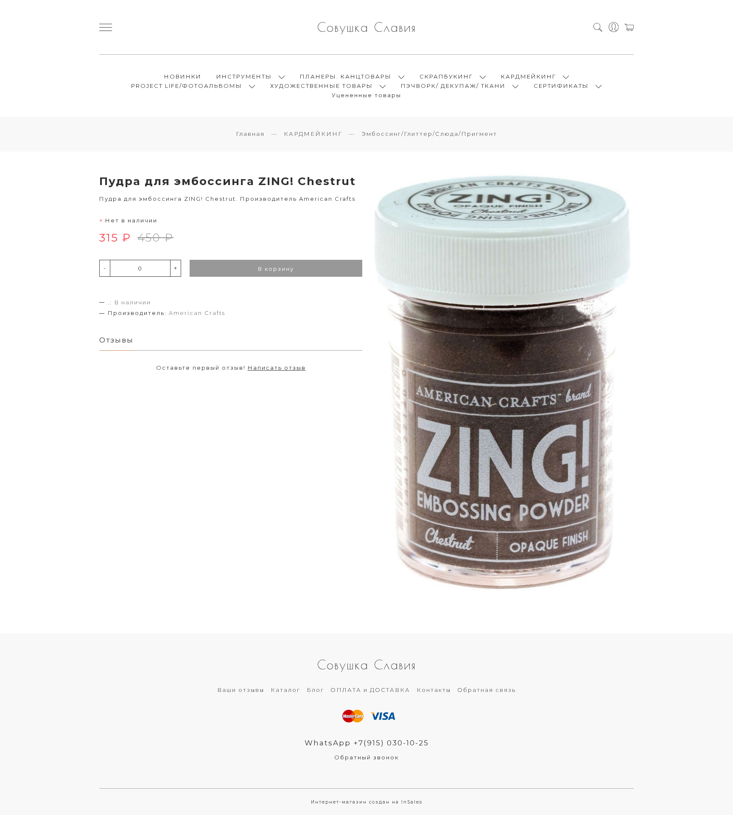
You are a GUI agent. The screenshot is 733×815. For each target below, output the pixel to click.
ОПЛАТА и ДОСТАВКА (370, 689)
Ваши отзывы (240, 689)
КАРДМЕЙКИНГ (528, 76)
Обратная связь (486, 689)
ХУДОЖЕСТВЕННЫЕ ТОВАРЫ (321, 85)
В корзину (276, 268)
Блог (315, 689)
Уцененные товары (366, 95)
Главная (250, 133)
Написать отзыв (277, 367)
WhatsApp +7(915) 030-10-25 (367, 743)
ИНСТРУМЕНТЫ (244, 76)
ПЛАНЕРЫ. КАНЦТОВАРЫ (346, 76)
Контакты (434, 689)
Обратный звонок (366, 757)
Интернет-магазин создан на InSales (366, 802)
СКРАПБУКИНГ (446, 76)
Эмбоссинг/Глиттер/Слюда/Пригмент (429, 133)
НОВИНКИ (182, 76)
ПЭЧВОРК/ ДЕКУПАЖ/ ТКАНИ (453, 85)
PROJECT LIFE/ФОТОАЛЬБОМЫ (186, 85)
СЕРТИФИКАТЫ (561, 85)
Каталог (285, 689)
